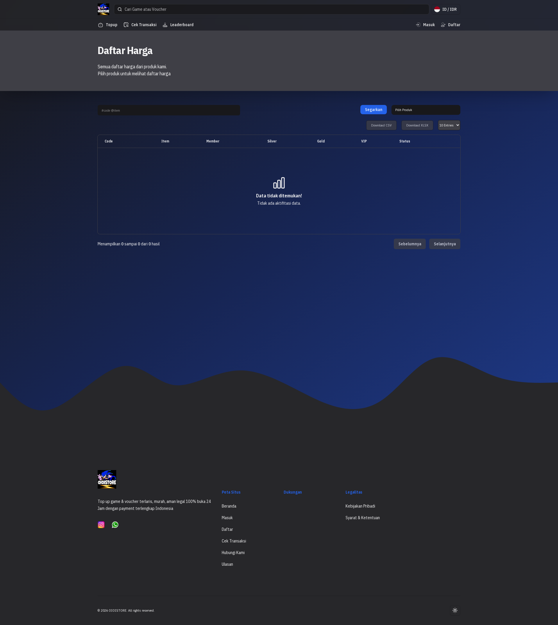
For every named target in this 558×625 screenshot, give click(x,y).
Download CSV (381, 125)
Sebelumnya (409, 244)
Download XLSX (417, 125)
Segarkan (373, 109)
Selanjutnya (445, 244)
